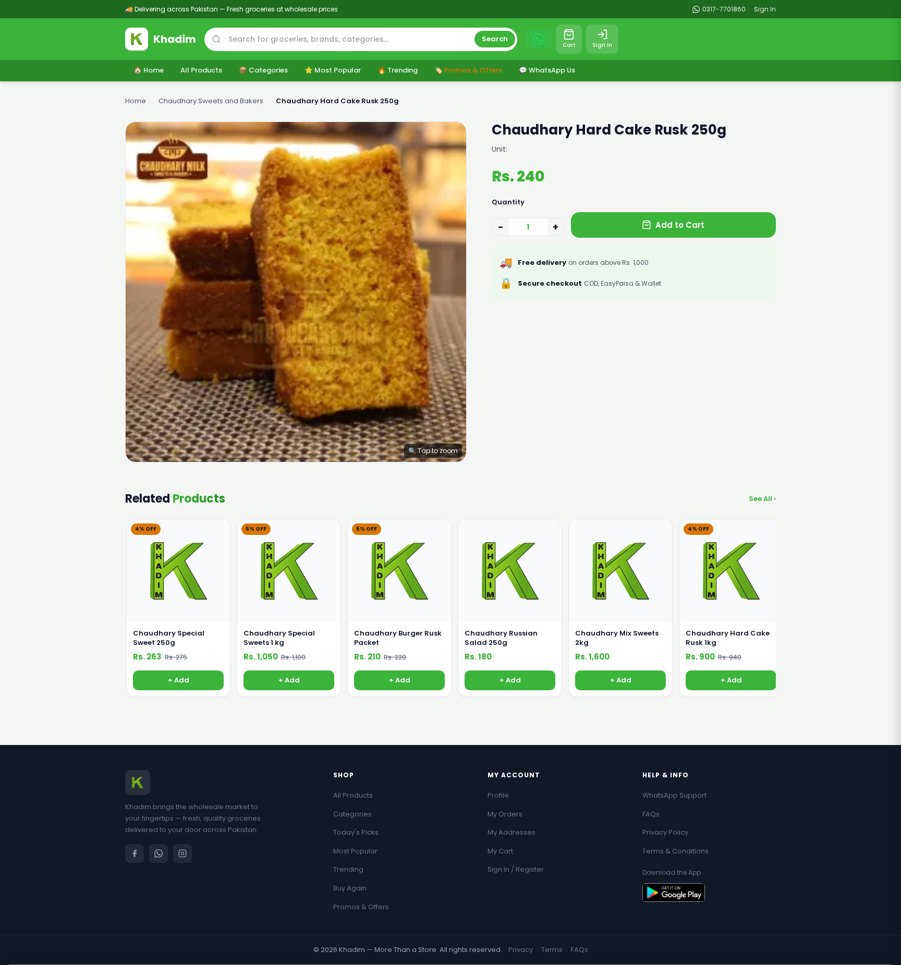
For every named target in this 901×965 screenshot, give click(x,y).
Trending (348, 869)
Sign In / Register (516, 869)
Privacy (520, 950)
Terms (552, 950)
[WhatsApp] (158, 853)
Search (495, 39)
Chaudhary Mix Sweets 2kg (617, 638)
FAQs (651, 814)
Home (135, 101)
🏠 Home (148, 70)
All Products (201, 70)
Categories (352, 814)
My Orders (505, 814)
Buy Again (350, 888)
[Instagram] (182, 853)
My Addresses (511, 832)
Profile (498, 795)
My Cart (500, 851)
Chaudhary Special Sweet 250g (168, 638)
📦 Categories (263, 70)
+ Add (178, 680)
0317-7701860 (724, 9)
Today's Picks (356, 832)
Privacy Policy (665, 832)
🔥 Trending (398, 70)
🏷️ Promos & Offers (468, 70)
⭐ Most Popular (333, 70)
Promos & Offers (361, 907)
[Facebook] (134, 853)
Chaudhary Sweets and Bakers (211, 101)
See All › (762, 499)
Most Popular (355, 851)
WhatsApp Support (674, 795)
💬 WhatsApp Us (547, 70)
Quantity (508, 202)
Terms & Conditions (675, 851)
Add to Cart (679, 224)
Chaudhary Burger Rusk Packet (398, 638)
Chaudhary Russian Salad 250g (501, 638)
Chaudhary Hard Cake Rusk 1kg (728, 638)
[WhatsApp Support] (539, 39)
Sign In (765, 9)
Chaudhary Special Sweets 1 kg (279, 638)
